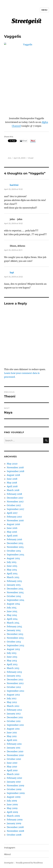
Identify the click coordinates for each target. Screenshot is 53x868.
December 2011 (15, 717)
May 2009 (12, 808)
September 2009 (16, 793)
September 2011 (15, 725)
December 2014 (15, 588)
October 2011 (14, 721)
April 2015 (12, 573)
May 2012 (12, 702)
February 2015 (14, 581)
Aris (9, 158)
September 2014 (15, 600)
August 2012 (13, 694)
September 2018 (15, 471)
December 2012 (15, 679)
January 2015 (14, 584)
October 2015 (14, 550)
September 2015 (15, 554)
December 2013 (15, 634)
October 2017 (14, 505)
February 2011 (14, 744)
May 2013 (12, 660)
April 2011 (12, 740)
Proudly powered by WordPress (29, 863)
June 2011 (12, 732)
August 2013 (13, 649)
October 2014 (14, 596)
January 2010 (14, 781)
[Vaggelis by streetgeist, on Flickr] (26, 76)
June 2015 (12, 566)
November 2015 (15, 547)
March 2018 (13, 490)
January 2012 (14, 713)
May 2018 (12, 482)
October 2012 (14, 687)
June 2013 (12, 656)
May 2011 (12, 736)
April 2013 (12, 664)
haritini (14, 185)
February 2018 (14, 494)
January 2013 (14, 675)
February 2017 (14, 516)
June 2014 (12, 611)
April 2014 (12, 619)
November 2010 (15, 755)
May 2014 (12, 615)
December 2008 (15, 827)
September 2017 (15, 509)
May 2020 (12, 463)
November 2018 (15, 467)
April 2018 (12, 486)
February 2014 (14, 626)
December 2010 (15, 751)
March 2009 (13, 815)
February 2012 (14, 709)
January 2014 (14, 630)
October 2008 (14, 834)
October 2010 (14, 759)
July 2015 (11, 562)
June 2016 (12, 528)
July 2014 (11, 607)
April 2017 (12, 513)
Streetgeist (8, 863)
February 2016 (14, 539)
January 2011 (13, 747)
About (7, 854)
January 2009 (14, 823)
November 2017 (15, 501)
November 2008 (15, 831)
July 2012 (11, 698)
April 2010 (12, 770)
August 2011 (13, 728)
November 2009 (15, 785)
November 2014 (15, 592)
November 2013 (15, 637)
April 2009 (12, 812)
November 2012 (15, 683)
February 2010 (14, 778)
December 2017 (15, 497)
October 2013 (14, 641)
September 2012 (15, 691)
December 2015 (15, 543)
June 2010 (12, 762)
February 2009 (15, 819)
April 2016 (12, 535)
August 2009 (14, 797)
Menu (44, 10)
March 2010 (13, 774)
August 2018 (13, 475)
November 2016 (15, 520)
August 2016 (13, 524)
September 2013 (15, 645)
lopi (12, 272)
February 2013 (14, 672)
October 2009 (14, 789)
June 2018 (12, 478)
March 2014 (13, 622)
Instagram (9, 847)
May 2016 (12, 531)
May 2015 (12, 569)
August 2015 (13, 558)
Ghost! (30, 158)
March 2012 (13, 706)
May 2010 (12, 766)
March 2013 (13, 668)
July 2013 (11, 653)
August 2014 (13, 603)
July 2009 (12, 800)
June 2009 (12, 804)
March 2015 (13, 577)
